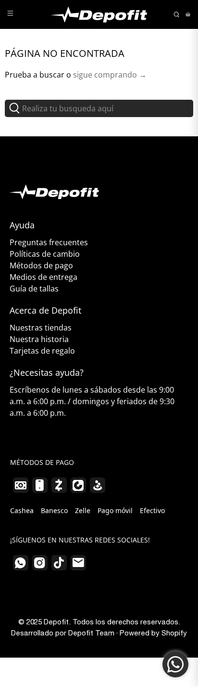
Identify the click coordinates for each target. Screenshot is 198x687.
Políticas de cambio (45, 254)
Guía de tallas (34, 288)
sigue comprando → (110, 74)
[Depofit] (99, 14)
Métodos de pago (41, 265)
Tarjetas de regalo (42, 350)
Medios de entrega (43, 277)
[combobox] (99, 108)
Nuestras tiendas (41, 327)
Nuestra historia (39, 339)
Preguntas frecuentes (49, 242)
